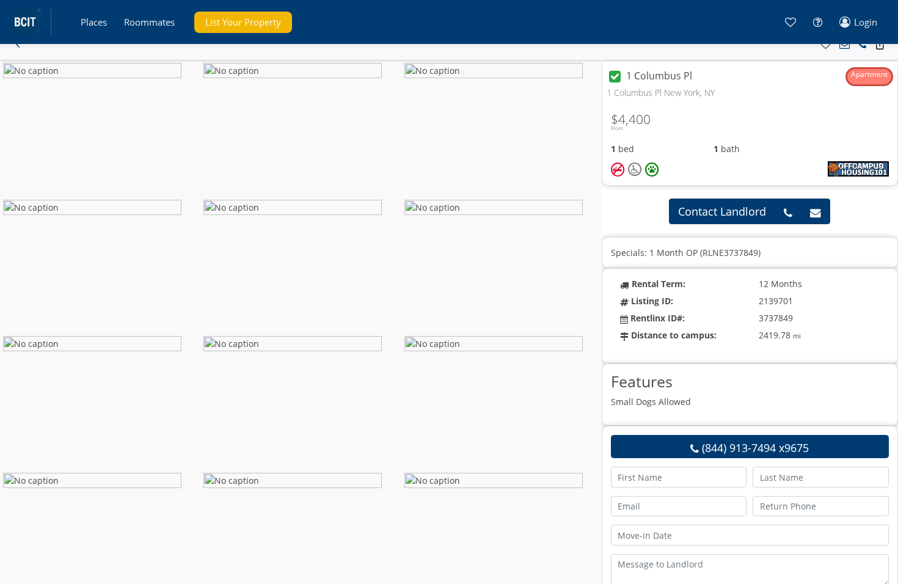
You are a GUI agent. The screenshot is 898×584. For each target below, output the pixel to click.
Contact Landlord (722, 211)
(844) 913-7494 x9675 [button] (754, 447)
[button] (93, 22)
